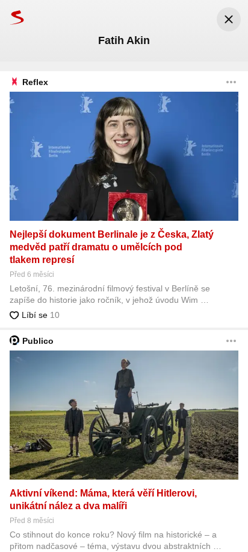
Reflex (35, 82)
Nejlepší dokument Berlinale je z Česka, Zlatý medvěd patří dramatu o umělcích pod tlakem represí (112, 247)
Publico (38, 341)
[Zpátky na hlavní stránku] (12, 17)
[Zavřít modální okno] (229, 19)
